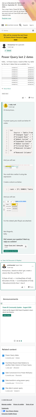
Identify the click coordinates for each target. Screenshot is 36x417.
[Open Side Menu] (2, 25)
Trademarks (5, 408)
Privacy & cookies (18, 404)
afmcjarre (16, 368)
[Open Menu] (33, 30)
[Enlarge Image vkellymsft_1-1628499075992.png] (15, 209)
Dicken (18, 358)
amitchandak (11, 265)
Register (25, 25)
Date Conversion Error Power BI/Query (19, 373)
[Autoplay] (14, 341)
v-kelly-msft (12, 105)
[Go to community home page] (11, 25)
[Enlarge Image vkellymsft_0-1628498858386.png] (18, 167)
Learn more (7, 315)
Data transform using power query (17, 380)
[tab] (17, 341)
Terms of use (30, 404)
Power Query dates (12, 355)
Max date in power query (14, 388)
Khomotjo (19, 375)
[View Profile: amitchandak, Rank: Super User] (4, 266)
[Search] (20, 25)
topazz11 (17, 391)
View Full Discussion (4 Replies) (12, 260)
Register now (6, 18)
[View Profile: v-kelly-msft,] (6, 106)
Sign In (32, 25)
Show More (7, 89)
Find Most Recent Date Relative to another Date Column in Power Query (19, 364)
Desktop (6, 30)
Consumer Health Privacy (9, 414)
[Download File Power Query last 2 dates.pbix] (26, 246)
